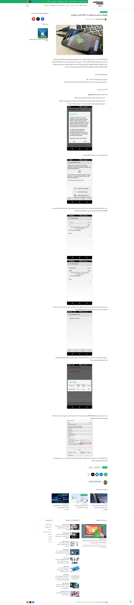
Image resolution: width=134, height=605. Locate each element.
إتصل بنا (48, 1)
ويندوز (76, 5)
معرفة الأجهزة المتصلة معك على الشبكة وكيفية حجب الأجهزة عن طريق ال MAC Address (62, 561)
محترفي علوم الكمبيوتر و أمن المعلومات (84, 602)
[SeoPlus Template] (106, 602)
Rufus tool (91, 416)
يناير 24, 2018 (66, 566)
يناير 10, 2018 (66, 558)
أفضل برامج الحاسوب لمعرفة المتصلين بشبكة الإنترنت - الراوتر (62, 528)
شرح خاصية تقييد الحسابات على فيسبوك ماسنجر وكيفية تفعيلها (62, 536)
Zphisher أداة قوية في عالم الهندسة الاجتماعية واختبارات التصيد (62, 553)
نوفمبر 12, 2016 (65, 583)
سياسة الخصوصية (74, 1)
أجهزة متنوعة (61, 5)
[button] (101, 474)
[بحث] (28, 6)
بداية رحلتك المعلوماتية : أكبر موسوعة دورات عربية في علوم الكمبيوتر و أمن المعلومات (62, 578)
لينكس (72, 5)
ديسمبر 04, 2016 (102, 539)
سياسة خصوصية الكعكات (62, 1)
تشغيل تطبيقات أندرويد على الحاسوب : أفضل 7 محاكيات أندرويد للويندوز (62, 586)
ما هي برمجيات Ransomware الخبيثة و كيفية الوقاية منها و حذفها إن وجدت (94, 542)
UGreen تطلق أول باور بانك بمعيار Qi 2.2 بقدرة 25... (81, 506)
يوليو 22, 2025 (66, 549)
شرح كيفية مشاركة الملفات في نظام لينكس (62, 594)
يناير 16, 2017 (66, 574)
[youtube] (27, 2)
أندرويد (68, 5)
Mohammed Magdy (100, 19)
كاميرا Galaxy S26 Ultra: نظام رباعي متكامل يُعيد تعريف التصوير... (99, 507)
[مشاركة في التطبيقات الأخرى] (88, 474)
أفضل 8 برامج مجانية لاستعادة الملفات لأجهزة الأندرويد (63, 544)
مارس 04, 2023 (65, 541)
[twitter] (30, 2)
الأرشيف (54, 1)
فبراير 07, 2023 (66, 524)
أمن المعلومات (53, 5)
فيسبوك (46, 5)
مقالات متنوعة (83, 5)
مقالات (49, 539)
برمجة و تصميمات (47, 532)
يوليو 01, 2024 (66, 533)
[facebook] (33, 2)
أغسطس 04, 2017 (65, 591)
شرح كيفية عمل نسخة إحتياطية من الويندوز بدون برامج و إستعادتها (63, 570)
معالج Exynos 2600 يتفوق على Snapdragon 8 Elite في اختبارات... (61, 507)
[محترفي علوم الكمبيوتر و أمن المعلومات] (98, 4)
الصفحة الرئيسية (83, 1)
